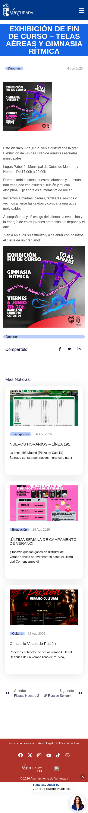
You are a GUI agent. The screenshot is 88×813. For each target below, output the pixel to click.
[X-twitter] (30, 755)
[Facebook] (20, 755)
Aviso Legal (45, 743)
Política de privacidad (22, 743)
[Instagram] (39, 755)
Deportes (14, 68)
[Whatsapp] (67, 755)
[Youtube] (48, 755)
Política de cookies (67, 743)
